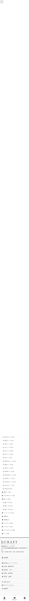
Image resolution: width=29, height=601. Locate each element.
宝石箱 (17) (6, 520)
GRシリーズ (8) (8, 444)
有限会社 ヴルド (7, 570)
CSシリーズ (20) (9, 451)
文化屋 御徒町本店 (8, 566)
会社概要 (5, 557)
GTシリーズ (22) (9, 447)
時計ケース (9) (7, 492)
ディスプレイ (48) (8, 523)
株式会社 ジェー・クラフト (10, 563)
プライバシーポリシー (9, 585)
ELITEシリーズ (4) (9, 437)
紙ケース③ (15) (9, 509)
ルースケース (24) (8, 526)
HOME (4, 599)
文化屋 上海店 (7, 576)
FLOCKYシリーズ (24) (10, 482)
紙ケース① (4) (8, 502)
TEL (24, 599)
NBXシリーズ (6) (9, 464)
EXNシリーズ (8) (9, 468)
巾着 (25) (6, 516)
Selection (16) (8, 488)
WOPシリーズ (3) (9, 440)
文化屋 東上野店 (7, 573)
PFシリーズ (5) (8, 457)
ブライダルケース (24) (9, 495)
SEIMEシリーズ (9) (9, 471)
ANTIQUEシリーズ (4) (10, 475)
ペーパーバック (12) (9, 513)
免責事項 (5, 588)
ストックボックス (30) (9, 530)
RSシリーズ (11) (9, 454)
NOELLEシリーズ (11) (10, 461)
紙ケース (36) (7, 499)
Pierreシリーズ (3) (9, 485)
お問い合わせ (6, 582)
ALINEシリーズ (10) (10, 478)
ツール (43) (6, 533)
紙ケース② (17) (9, 506)
